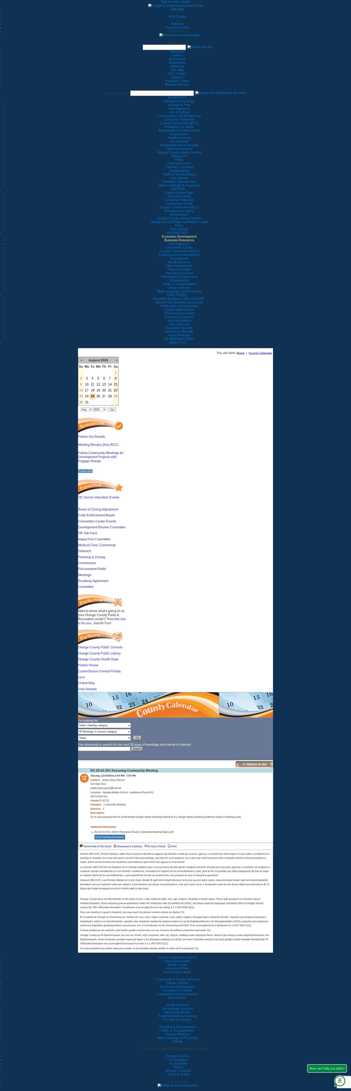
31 (87, 402)
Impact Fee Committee (94, 539)
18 (92, 390)
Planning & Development (177, 1027)
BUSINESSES (177, 233)
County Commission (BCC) (177, 957)
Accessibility (178, 1063)
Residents (177, 51)
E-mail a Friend (156, 846)
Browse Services (177, 84)
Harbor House (88, 665)
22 (115, 390)
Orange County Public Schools (100, 647)
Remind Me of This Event (97, 846)
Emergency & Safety (177, 990)
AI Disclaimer (178, 1060)
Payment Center (177, 27)
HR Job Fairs (87, 533)
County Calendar (260, 353)
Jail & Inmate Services (177, 1008)
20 (104, 390)
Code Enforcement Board (96, 515)
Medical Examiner (177, 1012)
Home (241, 353)
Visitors (177, 55)
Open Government (177, 961)
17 (87, 390)
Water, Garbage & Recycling (177, 1038)
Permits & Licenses (177, 1019)
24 (87, 396)
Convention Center (177, 972)
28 (110, 396)
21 (110, 390)
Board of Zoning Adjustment (98, 509)
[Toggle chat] (339, 1080)
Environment (177, 997)
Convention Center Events (97, 521)
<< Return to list (254, 764)
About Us (177, 66)
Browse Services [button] (233, 93)
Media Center (177, 964)
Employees (177, 62)
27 (104, 396)
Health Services (177, 1005)
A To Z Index (177, 16)
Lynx (81, 677)
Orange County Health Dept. (98, 659)
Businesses (177, 59)
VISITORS (177, 189)
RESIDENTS (177, 97)
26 (98, 396)
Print (174, 846)
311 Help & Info (178, 1074)
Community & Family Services (179, 116)
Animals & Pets (177, 968)
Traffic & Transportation (177, 1030)
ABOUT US (177, 342)
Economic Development (177, 986)
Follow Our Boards (91, 436)
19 (98, 390)
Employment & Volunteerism (177, 994)
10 (87, 384)
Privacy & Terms (177, 1056)
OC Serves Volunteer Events (98, 497)
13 (104, 384)
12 (98, 384)
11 (92, 384)
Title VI (178, 1067)
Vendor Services (177, 1034)
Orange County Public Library (99, 653)
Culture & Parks (177, 983)
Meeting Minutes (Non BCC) (98, 444)
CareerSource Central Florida (99, 671)
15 (115, 384)
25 (92, 396)
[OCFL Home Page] (175, 5)
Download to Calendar (129, 846)
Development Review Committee (102, 527)
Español (177, 24)
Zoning (177, 1041)
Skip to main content (175, 1)
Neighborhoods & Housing (177, 1016)
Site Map (177, 9)
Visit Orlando (87, 689)
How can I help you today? (327, 1068)
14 (110, 384)
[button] (199, 47)
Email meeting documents (109, 837)
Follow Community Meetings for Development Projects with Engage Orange (101, 457)
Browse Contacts (178, 1071)
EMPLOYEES (177, 295)
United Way (86, 683)
